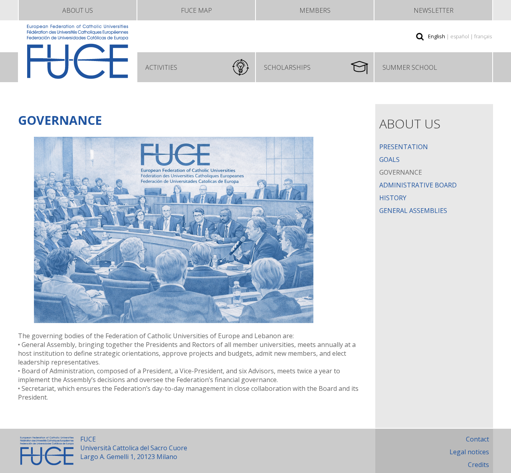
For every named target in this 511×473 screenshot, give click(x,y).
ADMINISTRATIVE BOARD (418, 185)
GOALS (389, 159)
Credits (478, 464)
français (483, 36)
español (459, 36)
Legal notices (469, 451)
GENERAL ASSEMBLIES (413, 210)
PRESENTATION (403, 146)
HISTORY (392, 197)
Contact (477, 439)
